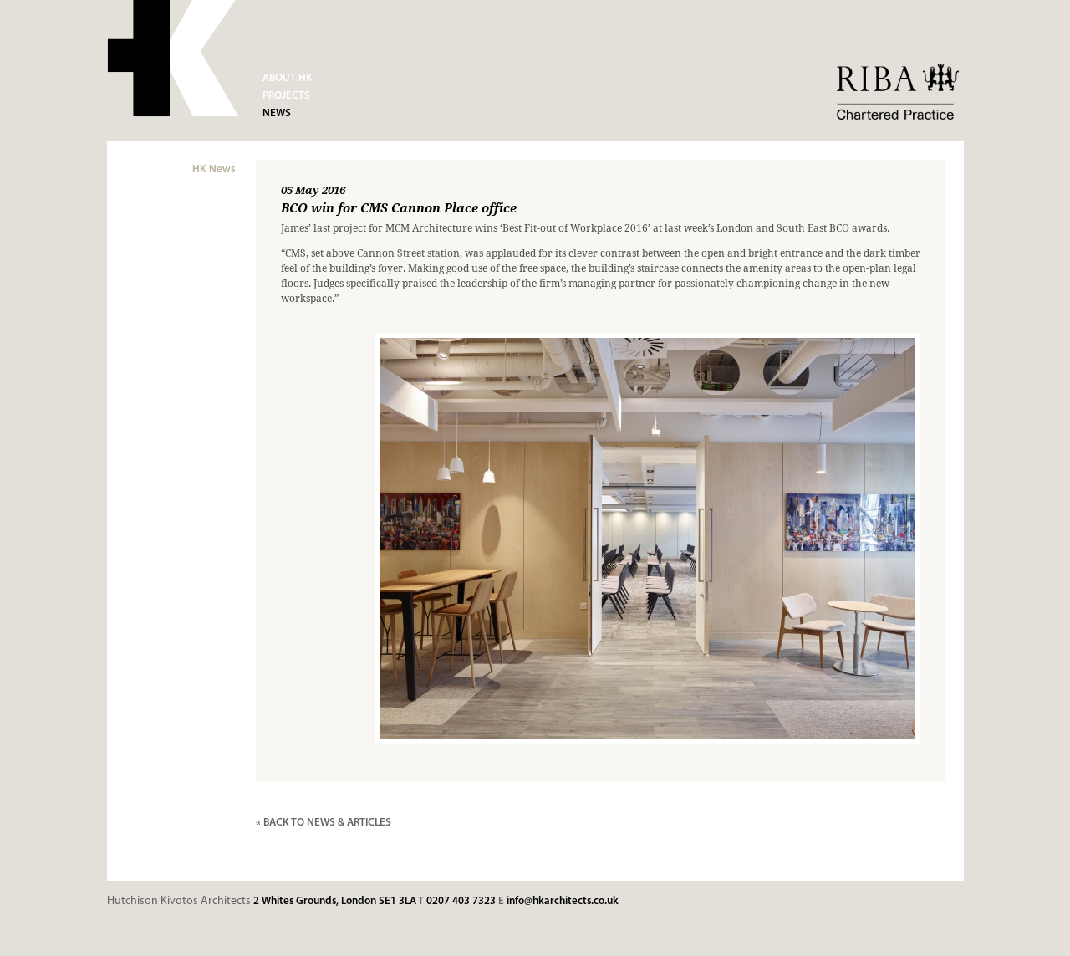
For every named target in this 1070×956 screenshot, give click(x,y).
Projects (286, 95)
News (276, 113)
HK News (213, 169)
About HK (287, 78)
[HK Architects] (173, 60)
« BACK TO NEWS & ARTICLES (323, 822)
